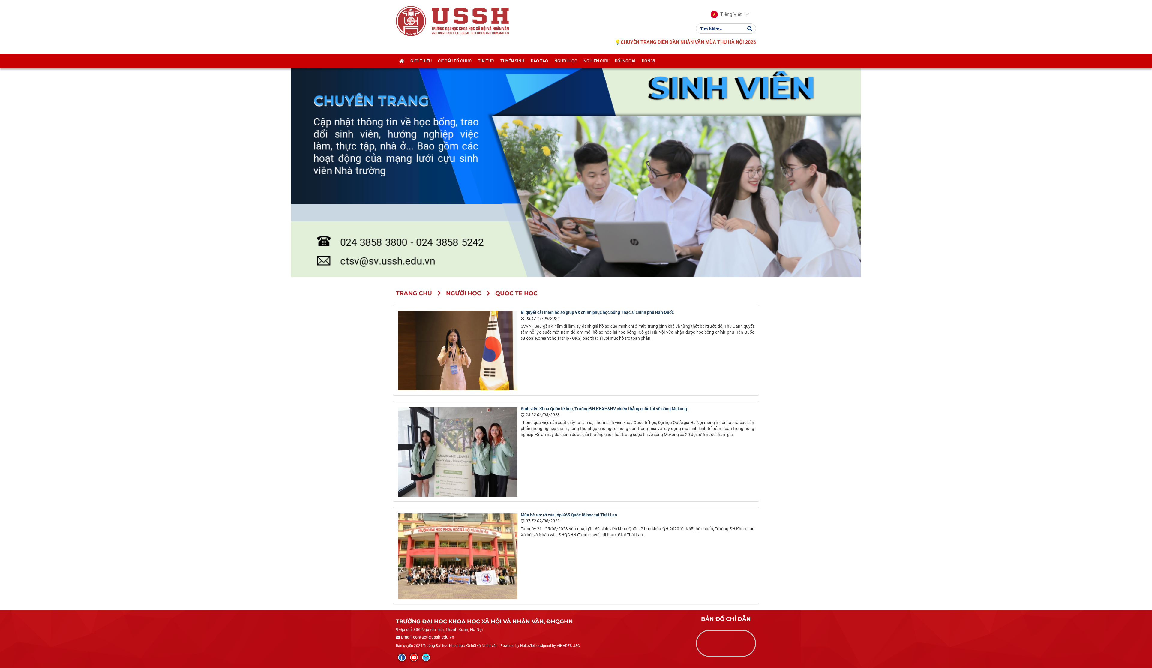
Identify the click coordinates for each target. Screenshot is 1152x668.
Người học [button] (565, 61)
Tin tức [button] (486, 61)
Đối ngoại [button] (625, 61)
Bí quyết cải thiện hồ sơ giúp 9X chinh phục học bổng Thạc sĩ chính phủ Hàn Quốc (597, 312)
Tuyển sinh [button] (512, 61)
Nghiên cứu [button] (596, 61)
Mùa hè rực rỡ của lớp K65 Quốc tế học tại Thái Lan (569, 515)
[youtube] (414, 657)
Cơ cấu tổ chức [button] (455, 61)
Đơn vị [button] (648, 61)
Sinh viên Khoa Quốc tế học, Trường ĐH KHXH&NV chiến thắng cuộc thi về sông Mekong (604, 408)
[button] (726, 14)
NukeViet (527, 646)
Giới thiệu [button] (421, 61)
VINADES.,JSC (568, 646)
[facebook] (402, 657)
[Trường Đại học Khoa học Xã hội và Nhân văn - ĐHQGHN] (411, 21)
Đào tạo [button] (539, 61)
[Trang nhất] (401, 61)
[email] (426, 657)
